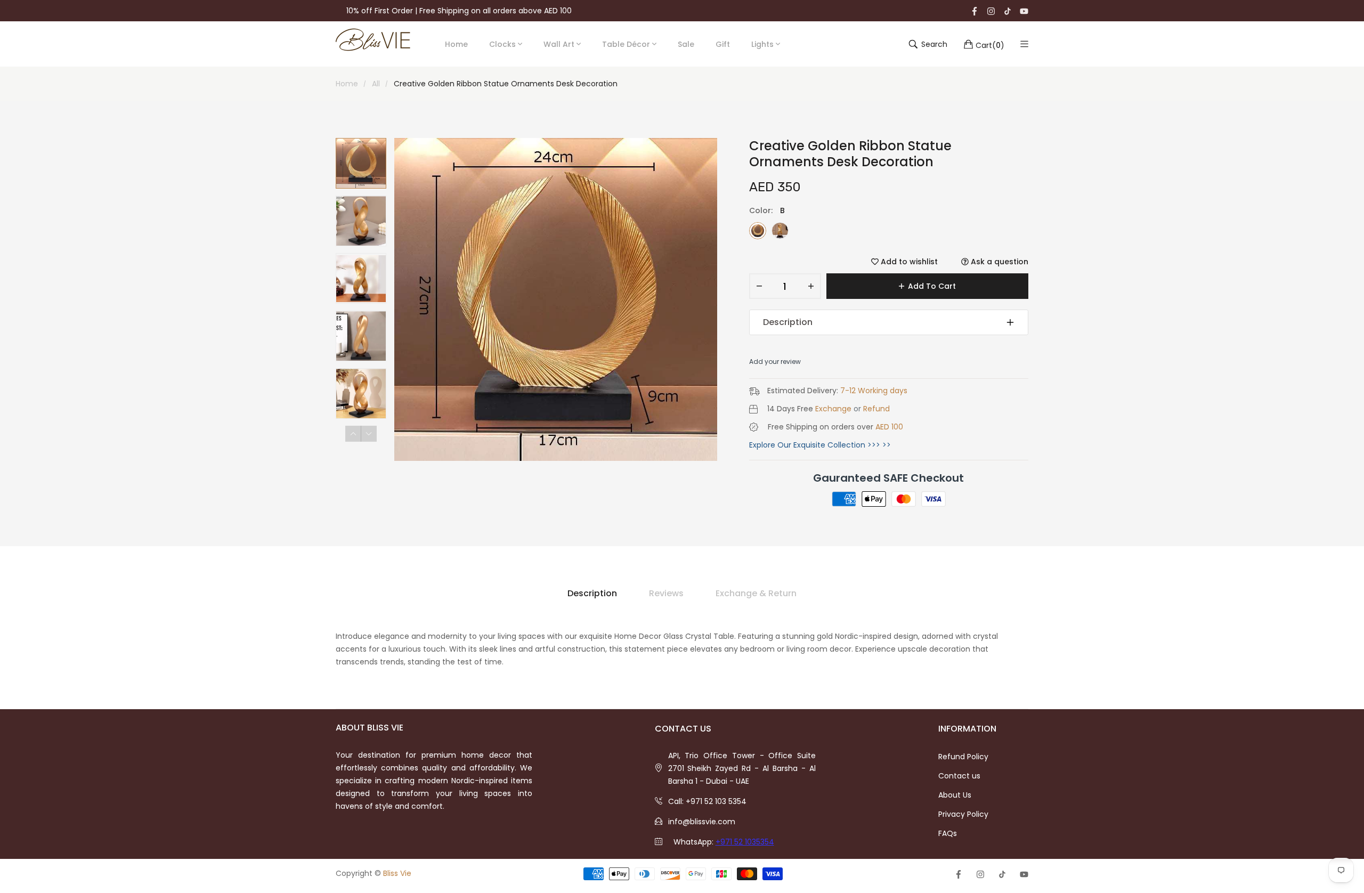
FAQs (947, 833)
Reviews (666, 593)
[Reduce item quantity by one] (759, 286)
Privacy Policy (963, 814)
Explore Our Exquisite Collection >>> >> (820, 445)
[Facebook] (974, 10)
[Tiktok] (1007, 10)
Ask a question (998, 261)
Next (369, 434)
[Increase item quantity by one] (811, 286)
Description (788, 322)
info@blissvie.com (701, 821)
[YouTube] (1024, 10)
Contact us (959, 775)
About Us (954, 795)
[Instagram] (991, 10)
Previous (353, 434)
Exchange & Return (756, 593)
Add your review (775, 361)
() (990, 45)
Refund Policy (963, 756)
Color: (767, 210)
